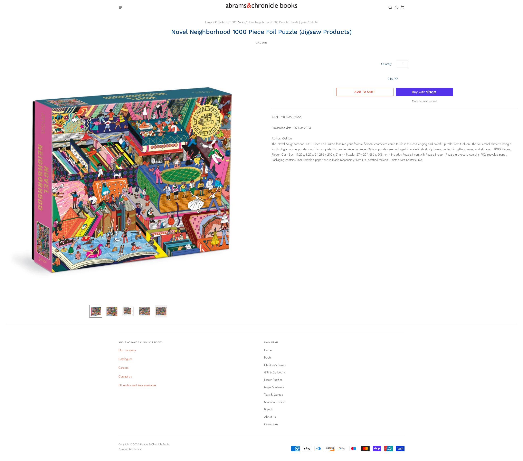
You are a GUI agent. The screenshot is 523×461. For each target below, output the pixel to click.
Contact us (125, 376)
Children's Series (275, 365)
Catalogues (125, 359)
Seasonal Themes (275, 402)
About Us (270, 417)
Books (268, 357)
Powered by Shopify (129, 449)
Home (208, 22)
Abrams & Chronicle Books (154, 444)
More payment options (424, 101)
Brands (268, 409)
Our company (127, 350)
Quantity (386, 64)
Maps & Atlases (274, 387)
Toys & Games (273, 394)
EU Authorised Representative (137, 385)
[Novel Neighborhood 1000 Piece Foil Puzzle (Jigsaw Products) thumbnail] (95, 311)
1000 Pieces (237, 22)
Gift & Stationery (274, 372)
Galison (261, 42)
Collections (221, 22)
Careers (123, 367)
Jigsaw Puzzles (273, 379)
